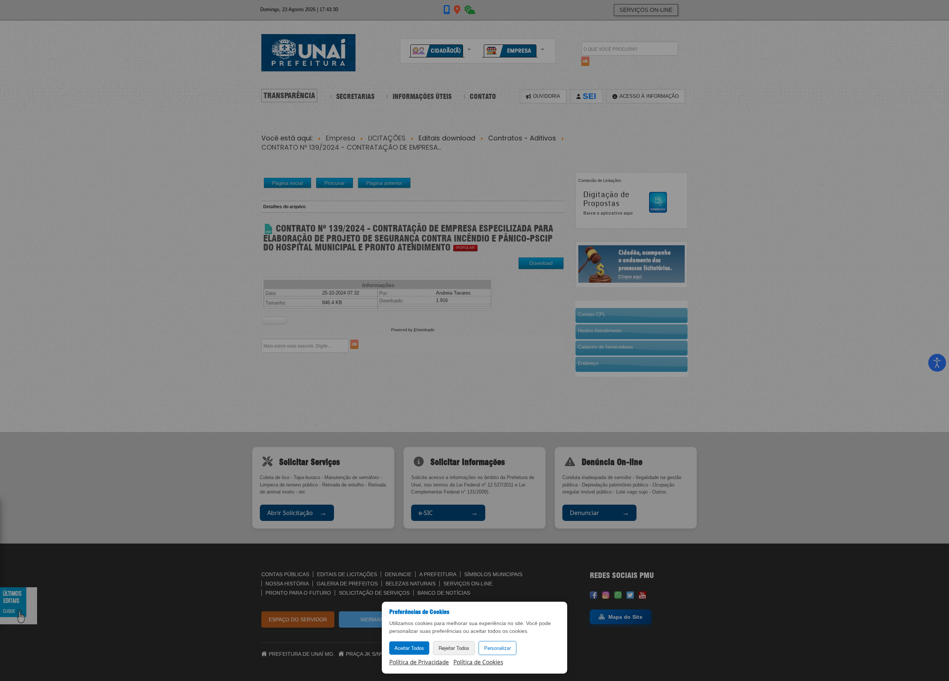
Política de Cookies (478, 662)
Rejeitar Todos (454, 647)
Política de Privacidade (419, 662)
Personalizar (497, 647)
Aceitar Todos (409, 647)
